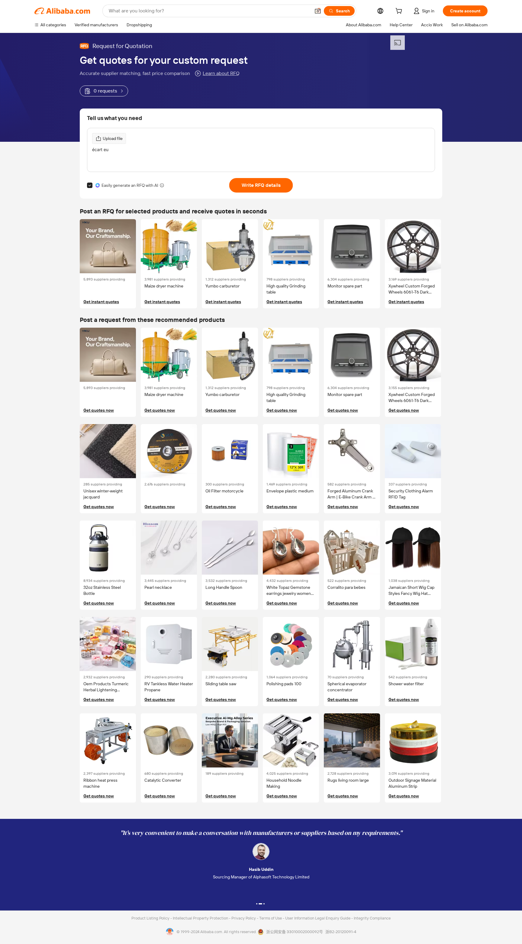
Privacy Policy (244, 918)
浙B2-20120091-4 (340, 931)
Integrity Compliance (372, 918)
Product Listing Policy (150, 918)
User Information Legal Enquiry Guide (317, 918)
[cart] (399, 11)
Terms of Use (271, 918)
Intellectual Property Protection (201, 918)
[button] (317, 11)
